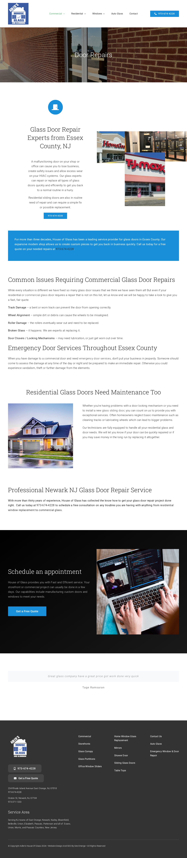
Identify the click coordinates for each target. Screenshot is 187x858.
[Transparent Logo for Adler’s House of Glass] (18, 735)
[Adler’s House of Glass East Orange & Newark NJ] (18, 4)
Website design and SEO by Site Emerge (67, 846)
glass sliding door (113, 410)
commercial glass (36, 295)
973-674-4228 (65, 249)
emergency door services (95, 358)
